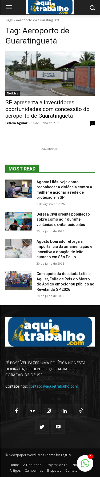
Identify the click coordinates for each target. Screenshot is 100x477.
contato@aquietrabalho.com (53, 386)
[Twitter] (42, 427)
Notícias (12, 93)
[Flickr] (32, 411)
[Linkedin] (64, 411)
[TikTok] (80, 411)
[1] (85, 466)
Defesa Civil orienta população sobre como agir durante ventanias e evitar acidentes (63, 219)
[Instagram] (48, 411)
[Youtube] (58, 427)
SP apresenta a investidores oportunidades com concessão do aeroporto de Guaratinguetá (47, 109)
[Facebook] (16, 411)
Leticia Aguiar (16, 123)
